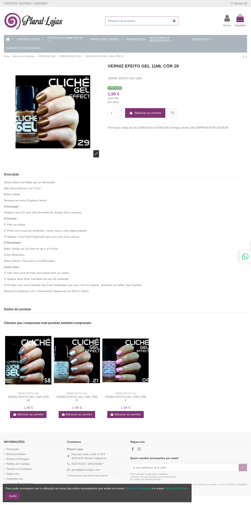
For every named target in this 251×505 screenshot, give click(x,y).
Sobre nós (12, 473)
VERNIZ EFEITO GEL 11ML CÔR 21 (76, 398)
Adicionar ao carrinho (148, 112)
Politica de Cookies (176, 488)
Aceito (13, 496)
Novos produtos (16, 454)
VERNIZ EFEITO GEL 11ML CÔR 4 (125, 398)
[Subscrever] (243, 467)
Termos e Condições (19, 468)
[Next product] (246, 56)
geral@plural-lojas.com (85, 469)
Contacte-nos (14, 478)
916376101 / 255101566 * (87, 463)
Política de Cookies (18, 463)
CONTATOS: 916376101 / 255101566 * (26, 3)
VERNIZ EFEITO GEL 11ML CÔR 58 (28, 398)
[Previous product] (244, 56)
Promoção (12, 449)
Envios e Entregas (17, 458)
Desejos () (240, 3)
